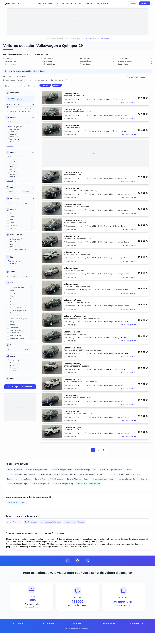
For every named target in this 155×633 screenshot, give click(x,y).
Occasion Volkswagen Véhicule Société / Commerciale (57, 474)
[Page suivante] (103, 450)
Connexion (132, 3)
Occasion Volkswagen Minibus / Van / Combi (124, 474)
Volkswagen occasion (14, 470)
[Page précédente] (87, 450)
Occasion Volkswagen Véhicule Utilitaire (49, 479)
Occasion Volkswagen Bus (40, 483)
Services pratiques (73, 3)
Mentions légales (48, 623)
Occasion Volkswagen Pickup (63, 483)
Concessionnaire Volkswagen (74, 522)
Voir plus (10, 146)
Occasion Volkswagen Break (85, 470)
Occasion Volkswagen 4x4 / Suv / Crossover (132, 479)
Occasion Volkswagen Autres (103, 479)
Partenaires (77, 623)
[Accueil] (47, 39)
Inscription (144, 3)
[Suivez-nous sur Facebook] (77, 560)
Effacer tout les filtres (28, 86)
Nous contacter (18, 623)
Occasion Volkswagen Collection (78, 479)
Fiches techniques (92, 3)
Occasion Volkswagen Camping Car (92, 474)
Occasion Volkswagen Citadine (36, 470)
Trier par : (130, 77)
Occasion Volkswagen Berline (61, 470)
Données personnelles (107, 623)
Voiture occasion (45, 3)
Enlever (30, 99)
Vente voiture (58, 3)
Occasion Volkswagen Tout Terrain (19, 479)
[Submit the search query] (28, 122)
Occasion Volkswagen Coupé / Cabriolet (21, 474)
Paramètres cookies (137, 623)
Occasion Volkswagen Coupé (17, 483)
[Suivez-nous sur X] (87, 560)
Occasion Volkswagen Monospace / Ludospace (115, 470)
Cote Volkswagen (31, 522)
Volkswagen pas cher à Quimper (88, 483)
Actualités (104, 3)
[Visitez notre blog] (67, 560)
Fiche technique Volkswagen (51, 522)
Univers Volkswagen (14, 522)
